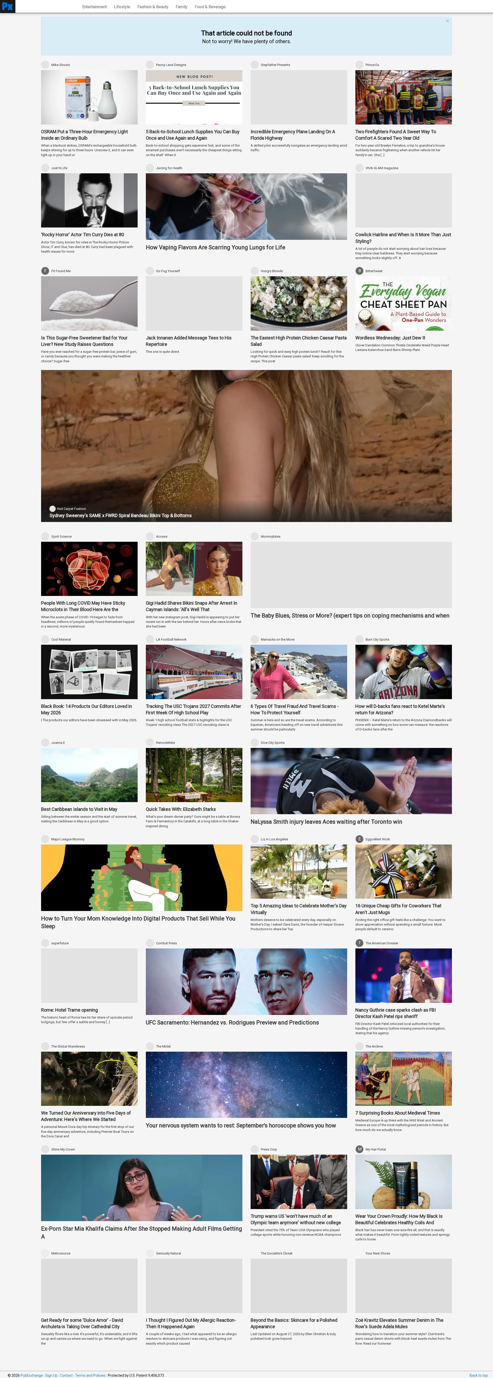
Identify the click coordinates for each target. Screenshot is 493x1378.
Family (181, 6)
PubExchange (32, 1375)
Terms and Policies (90, 1375)
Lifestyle (122, 6)
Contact (66, 1375)
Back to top (479, 1375)
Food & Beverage (210, 6)
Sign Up (51, 1375)
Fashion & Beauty (152, 6)
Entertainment (94, 6)
